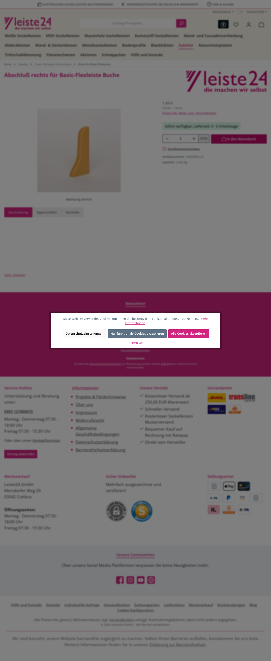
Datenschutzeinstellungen (84, 333)
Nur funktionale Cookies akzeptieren (137, 333)
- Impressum (136, 342)
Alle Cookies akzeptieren (189, 333)
